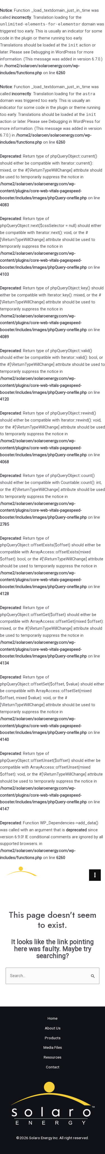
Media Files (52, 1047)
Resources (52, 1057)
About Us (52, 1028)
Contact (52, 1067)
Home (52, 1018)
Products (52, 1038)
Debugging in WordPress (53, 52)
